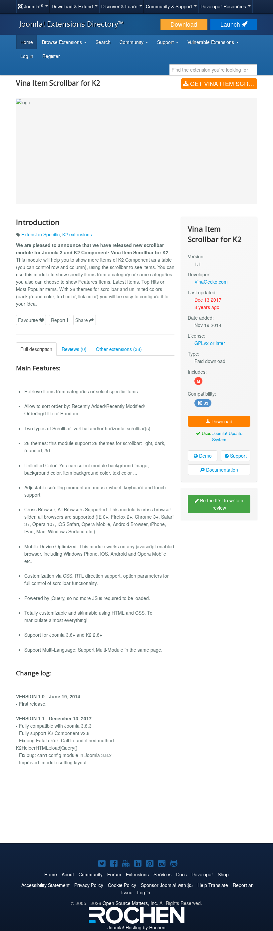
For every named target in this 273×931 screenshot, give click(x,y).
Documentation (221, 469)
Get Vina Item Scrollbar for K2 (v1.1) (222, 83)
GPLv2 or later (209, 343)
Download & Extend (73, 6)
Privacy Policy (88, 885)
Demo (205, 455)
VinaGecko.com (211, 281)
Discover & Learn (120, 6)
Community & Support (169, 6)
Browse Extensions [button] (62, 42)
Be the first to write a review (221, 504)
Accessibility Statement (45, 885)
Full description (36, 349)
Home (26, 42)
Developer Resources (223, 6)
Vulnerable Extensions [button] (211, 42)
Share (82, 320)
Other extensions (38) (119, 349)
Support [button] (166, 42)
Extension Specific (40, 234)
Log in (26, 56)
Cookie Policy (122, 885)
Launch (231, 24)
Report (59, 320)
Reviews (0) (74, 349)
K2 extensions (77, 234)
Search (103, 42)
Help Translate (212, 885)
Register (51, 56)
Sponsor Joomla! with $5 (167, 885)
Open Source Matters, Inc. (130, 903)
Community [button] (132, 42)
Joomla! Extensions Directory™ (71, 24)
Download (183, 24)
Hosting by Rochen (136, 927)
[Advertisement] (219, 568)
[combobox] (213, 69)
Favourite (28, 320)
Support (238, 455)
